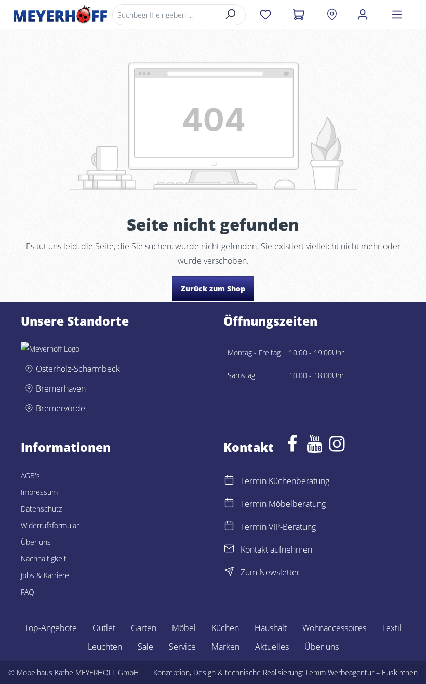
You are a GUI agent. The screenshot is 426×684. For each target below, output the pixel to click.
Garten (143, 628)
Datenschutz (41, 509)
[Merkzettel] (265, 14)
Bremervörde (60, 408)
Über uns (36, 542)
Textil (392, 628)
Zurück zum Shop (213, 288)
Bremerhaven (61, 388)
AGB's (30, 475)
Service (182, 646)
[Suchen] (231, 14)
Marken (225, 646)
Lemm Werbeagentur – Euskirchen (361, 672)
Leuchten (105, 646)
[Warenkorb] (298, 14)
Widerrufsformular (50, 525)
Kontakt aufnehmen (276, 549)
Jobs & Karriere (45, 575)
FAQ (27, 592)
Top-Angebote (50, 628)
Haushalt (271, 628)
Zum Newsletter (270, 572)
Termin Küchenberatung (285, 481)
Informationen (66, 447)
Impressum (39, 492)
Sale (145, 646)
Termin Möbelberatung (283, 503)
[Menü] (397, 14)
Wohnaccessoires (334, 628)
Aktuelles (272, 646)
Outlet (103, 628)
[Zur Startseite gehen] (60, 14)
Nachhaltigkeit (43, 559)
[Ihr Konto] (362, 14)
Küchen (225, 628)
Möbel (184, 628)
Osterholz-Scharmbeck (78, 368)
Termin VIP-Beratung (278, 526)
